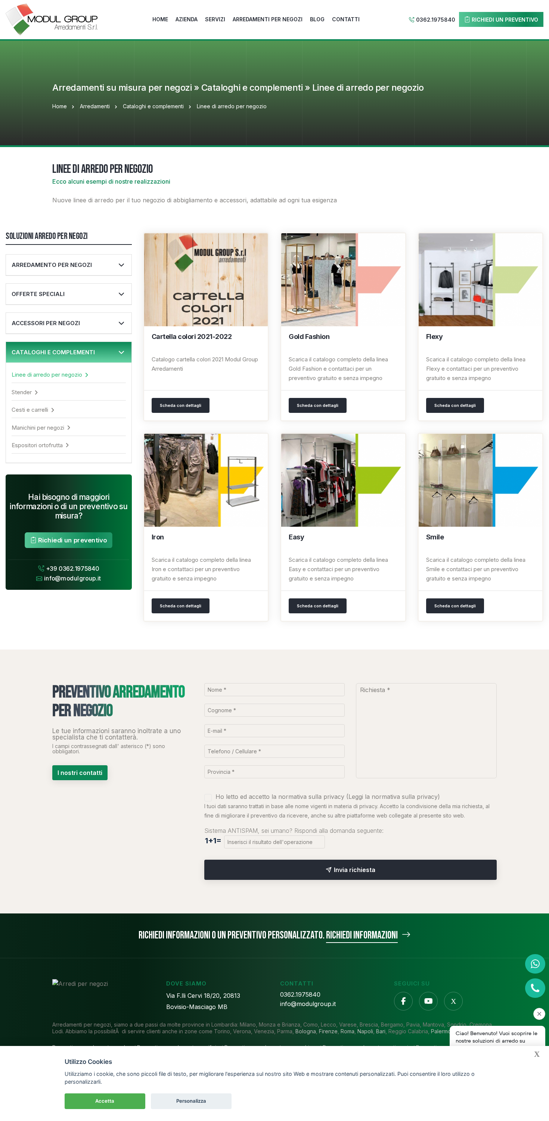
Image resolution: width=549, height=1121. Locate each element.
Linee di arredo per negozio (47, 374)
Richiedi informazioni (362, 935)
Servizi (215, 19)
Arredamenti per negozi (268, 19)
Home (160, 19)
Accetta (104, 1101)
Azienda (187, 19)
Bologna (305, 1031)
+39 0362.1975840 (72, 569)
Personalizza (191, 1101)
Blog (317, 19)
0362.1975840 (435, 19)
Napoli (365, 1031)
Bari (380, 1031)
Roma (347, 1031)
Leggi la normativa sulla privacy (393, 796)
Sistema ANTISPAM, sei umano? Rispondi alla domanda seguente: (294, 830)
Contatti (346, 19)
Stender (22, 392)
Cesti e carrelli (30, 409)
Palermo (441, 1031)
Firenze (328, 1031)
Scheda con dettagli (180, 405)
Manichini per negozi (38, 427)
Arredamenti (95, 106)
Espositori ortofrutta (37, 445)
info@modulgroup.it (72, 578)
